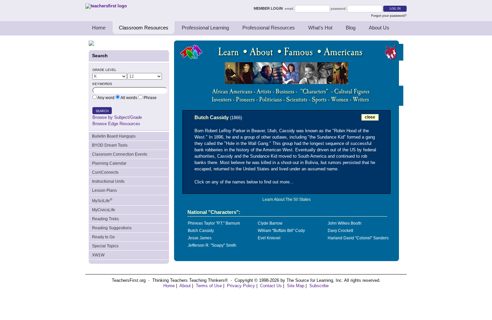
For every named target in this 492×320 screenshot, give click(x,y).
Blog (350, 27)
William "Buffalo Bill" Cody (281, 230)
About (185, 285)
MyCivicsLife (103, 210)
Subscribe (319, 285)
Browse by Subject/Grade (117, 117)
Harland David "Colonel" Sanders (358, 238)
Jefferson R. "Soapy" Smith (212, 245)
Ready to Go (103, 237)
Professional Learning (205, 27)
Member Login (269, 8)
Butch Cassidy (201, 230)
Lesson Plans (104, 190)
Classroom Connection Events (119, 154)
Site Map (295, 285)
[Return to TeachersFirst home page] (106, 5)
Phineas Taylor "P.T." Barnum (214, 223)
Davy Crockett (340, 230)
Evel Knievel (269, 238)
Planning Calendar (109, 163)
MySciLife (102, 200)
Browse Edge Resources (116, 123)
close (370, 117)
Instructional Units (108, 181)
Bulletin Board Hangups (114, 136)
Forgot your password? (389, 15)
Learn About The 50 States (286, 199)
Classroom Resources (143, 27)
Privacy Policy (241, 285)
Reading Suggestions (112, 228)
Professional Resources (268, 27)
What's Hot (320, 27)
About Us (379, 27)
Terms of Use (209, 285)
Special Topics (105, 246)
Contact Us (271, 285)
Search (102, 111)
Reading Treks (105, 219)
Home (98, 27)
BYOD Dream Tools (110, 145)
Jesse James (200, 238)
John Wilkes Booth (344, 223)
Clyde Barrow (270, 223)
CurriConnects (105, 172)
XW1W (98, 255)
